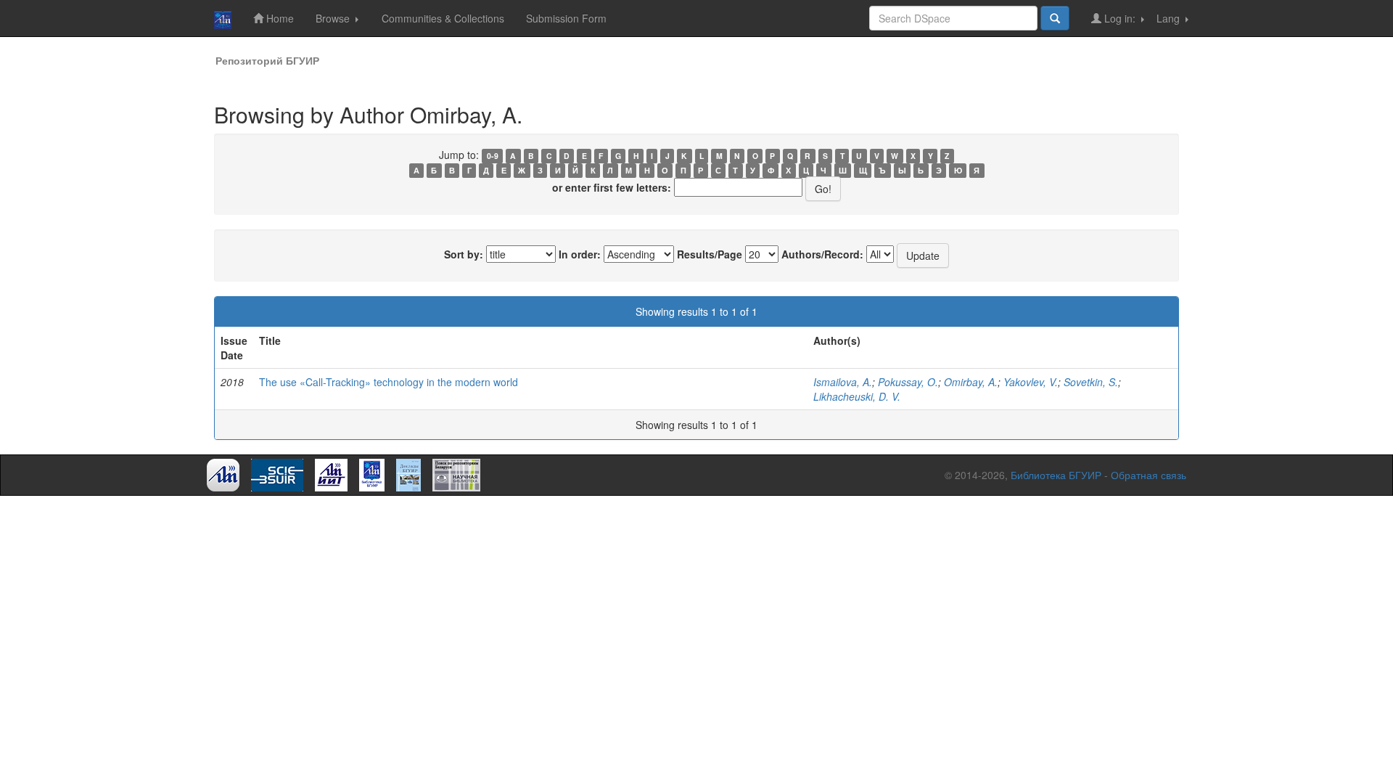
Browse (334, 18)
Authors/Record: (822, 254)
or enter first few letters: (611, 187)
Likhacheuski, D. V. (856, 396)
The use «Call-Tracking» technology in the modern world (388, 382)
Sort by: (463, 254)
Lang (1169, 18)
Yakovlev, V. (1030, 382)
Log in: (1119, 18)
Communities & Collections (443, 18)
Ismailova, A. (842, 382)
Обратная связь (1148, 474)
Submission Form (566, 18)
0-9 (492, 155)
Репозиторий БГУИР (267, 60)
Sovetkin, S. (1091, 382)
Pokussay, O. (908, 382)
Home (278, 18)
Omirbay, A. (971, 382)
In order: (580, 254)
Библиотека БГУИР (1056, 474)
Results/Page (709, 254)
